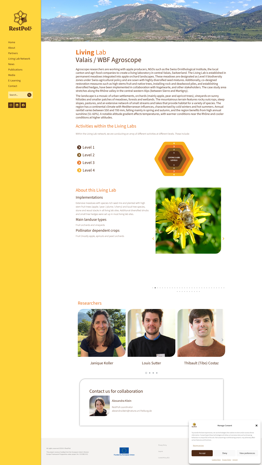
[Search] (29, 95)
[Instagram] (11, 105)
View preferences (247, 453)
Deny (224, 453)
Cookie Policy (216, 460)
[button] (256, 425)
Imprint (235, 460)
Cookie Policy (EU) (163, 458)
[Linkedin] (17, 105)
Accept (202, 453)
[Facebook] (23, 105)
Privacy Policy (226, 460)
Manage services (198, 445)
